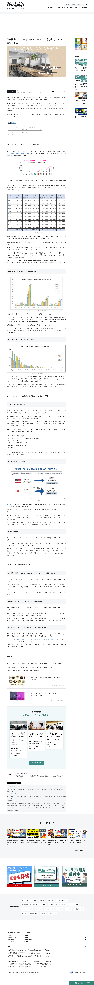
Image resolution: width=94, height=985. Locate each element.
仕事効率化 (78, 909)
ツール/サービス (27, 909)
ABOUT (10, 935)
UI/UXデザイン (61, 900)
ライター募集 (11, 939)
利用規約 (20, 972)
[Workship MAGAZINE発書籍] (81, 47)
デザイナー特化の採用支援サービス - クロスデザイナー (37, 950)
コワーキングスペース (21, 92)
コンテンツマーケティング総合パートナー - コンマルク (38, 956)
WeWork (45, 543)
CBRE (38, 176)
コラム (68, 909)
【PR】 (38, 909)
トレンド (52, 913)
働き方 (50, 900)
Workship (26, 935)
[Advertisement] (47, 26)
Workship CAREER (28, 941)
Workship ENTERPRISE (30, 937)
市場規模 (40, 92)
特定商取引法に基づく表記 (36, 972)
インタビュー (53, 904)
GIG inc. (77, 972)
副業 (43, 913)
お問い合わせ (15, 972)
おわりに (10, 134)
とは (60, 909)
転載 (63, 904)
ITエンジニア (49, 909)
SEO (24, 913)
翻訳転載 (33, 913)
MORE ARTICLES (79, 850)
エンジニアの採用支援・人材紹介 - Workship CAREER (37, 953)
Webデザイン (73, 904)
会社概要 (10, 972)
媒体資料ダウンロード (13, 937)
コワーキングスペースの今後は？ (17, 132)
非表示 (13, 123)
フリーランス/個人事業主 (32, 92)
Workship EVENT (28, 939)
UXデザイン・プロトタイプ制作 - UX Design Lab (26, 949)
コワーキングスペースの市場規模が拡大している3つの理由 (25, 130)
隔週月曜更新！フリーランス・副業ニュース (33, 904)
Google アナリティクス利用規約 (60, 796)
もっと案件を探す (36, 762)
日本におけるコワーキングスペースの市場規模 (21, 127)
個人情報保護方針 (26, 972)
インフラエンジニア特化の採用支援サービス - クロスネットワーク (23, 952)
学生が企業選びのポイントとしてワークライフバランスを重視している (33, 639)
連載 (42, 900)
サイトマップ (11, 941)
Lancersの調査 (11, 504)
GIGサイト (10, 949)
